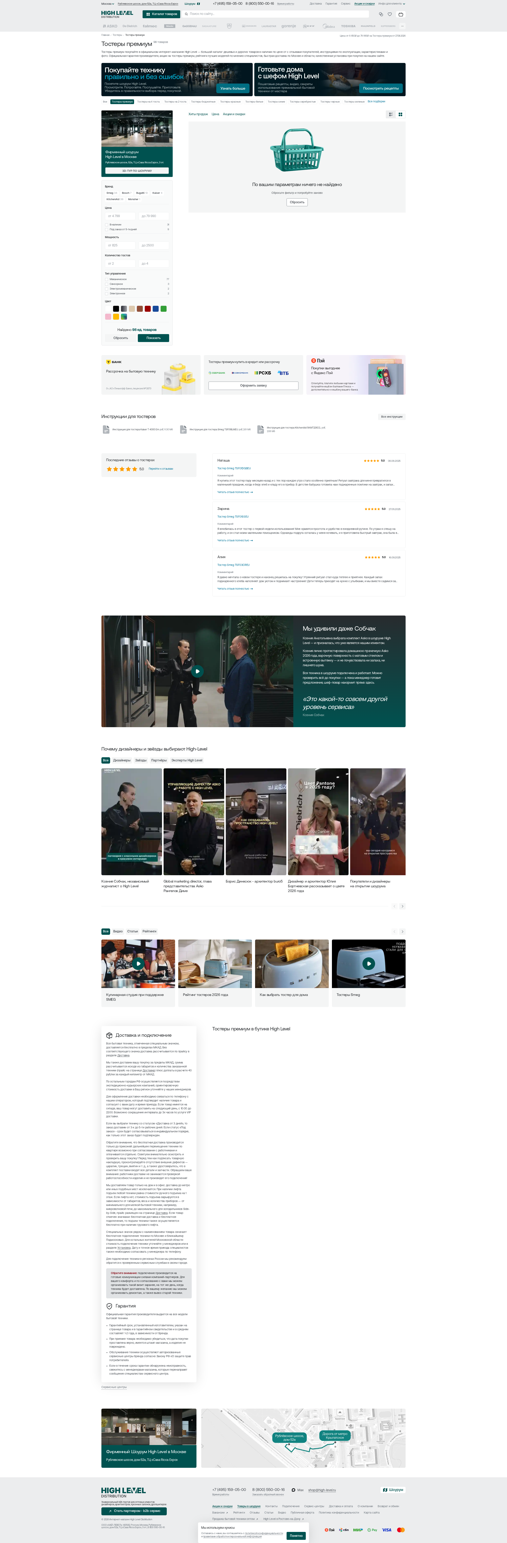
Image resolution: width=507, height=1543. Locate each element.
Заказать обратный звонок (268, 1494)
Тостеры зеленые (354, 102)
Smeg (110, 193)
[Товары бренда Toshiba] (348, 26)
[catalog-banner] (177, 79)
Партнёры (159, 760)
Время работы (285, 4)
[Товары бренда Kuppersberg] (388, 26)
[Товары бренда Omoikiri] (249, 26)
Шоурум (190, 4)
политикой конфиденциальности (264, 1533)
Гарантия (331, 3)
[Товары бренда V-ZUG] (229, 26)
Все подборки (376, 101)
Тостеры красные (230, 102)
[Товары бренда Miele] (169, 26)
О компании (365, 1506)
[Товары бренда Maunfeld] (368, 26)
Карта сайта (372, 1512)
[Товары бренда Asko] (110, 26)
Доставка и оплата (341, 1506)
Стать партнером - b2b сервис (137, 1511)
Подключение (290, 1506)
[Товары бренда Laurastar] (269, 26)
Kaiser (156, 193)
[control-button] (402, 906)
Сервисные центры (114, 1387)
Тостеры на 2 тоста (175, 102)
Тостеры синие (276, 102)
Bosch (125, 193)
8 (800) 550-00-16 (260, 4)
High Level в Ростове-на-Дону (281, 1519)
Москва (106, 4)
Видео (118, 931)
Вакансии (218, 1512)
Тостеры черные (329, 102)
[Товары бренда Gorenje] (288, 26)
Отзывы (255, 1512)
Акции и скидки (364, 3)
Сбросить (120, 338)
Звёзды (141, 760)
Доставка (316, 3)
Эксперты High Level (187, 760)
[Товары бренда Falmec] (150, 26)
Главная (105, 35)
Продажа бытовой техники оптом (233, 1519)
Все (105, 102)
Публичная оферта (302, 1512)
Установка (124, 1248)
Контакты (271, 1506)
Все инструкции (391, 416)
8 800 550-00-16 (156, 1527)
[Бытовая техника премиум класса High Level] (117, 14)
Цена (215, 114)
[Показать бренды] (402, 26)
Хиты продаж (198, 114)
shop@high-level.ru (322, 1490)
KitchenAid (113, 199)
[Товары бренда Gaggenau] (189, 26)
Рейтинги (149, 931)
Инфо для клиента (390, 3)
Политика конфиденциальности (339, 1512)
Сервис (345, 3)
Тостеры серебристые (303, 102)
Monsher (133, 199)
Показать (154, 338)
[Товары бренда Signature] (209, 26)
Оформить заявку (253, 385)
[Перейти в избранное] (389, 14)
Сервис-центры (314, 1506)
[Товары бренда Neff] (308, 26)
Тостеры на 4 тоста (148, 102)
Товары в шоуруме (249, 1506)
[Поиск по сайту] (275, 14)
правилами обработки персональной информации (232, 1536)
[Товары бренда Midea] (328, 26)
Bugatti (140, 193)
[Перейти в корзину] (401, 14)
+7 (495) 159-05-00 (227, 4)
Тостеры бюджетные (203, 102)
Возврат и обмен (388, 1506)
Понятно (296, 1536)
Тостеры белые (254, 102)
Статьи (132, 931)
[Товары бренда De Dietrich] (130, 26)
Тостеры (117, 35)
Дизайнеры (122, 760)
